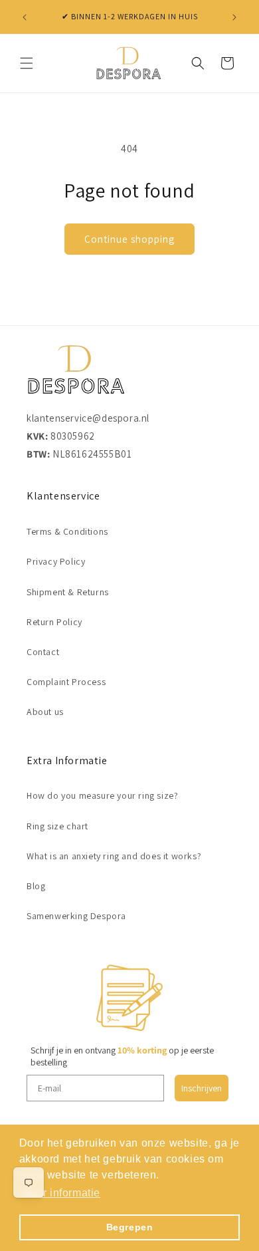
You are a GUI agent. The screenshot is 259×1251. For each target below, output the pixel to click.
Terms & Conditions (67, 531)
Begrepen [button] (129, 1227)
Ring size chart (57, 826)
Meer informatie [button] (60, 1192)
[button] (26, 63)
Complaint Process (66, 682)
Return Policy (54, 622)
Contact (43, 652)
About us (45, 712)
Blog (36, 886)
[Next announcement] (234, 17)
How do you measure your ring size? (102, 795)
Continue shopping (129, 239)
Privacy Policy (56, 561)
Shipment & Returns (68, 592)
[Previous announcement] (24, 17)
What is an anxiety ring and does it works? (114, 856)
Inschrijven (201, 1088)
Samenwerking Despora (76, 916)
